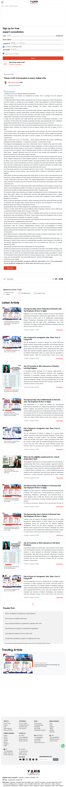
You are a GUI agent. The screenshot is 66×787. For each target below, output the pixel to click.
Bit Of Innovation (14, 6)
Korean (5, 764)
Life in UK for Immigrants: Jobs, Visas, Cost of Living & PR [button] (43, 637)
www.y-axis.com (23, 763)
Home (2, 6)
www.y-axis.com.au (39, 765)
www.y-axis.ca (23, 777)
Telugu (51, 751)
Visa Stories (37, 751)
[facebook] (58, 279)
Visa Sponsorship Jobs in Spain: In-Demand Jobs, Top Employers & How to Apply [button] (43, 606)
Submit (33, 58)
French (5, 759)
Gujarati (52, 749)
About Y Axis (7, 746)
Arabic (5, 758)
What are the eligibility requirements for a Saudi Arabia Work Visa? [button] (41, 458)
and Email (6, 50)
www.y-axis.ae (53, 763)
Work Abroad (37, 746)
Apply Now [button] (10, 268)
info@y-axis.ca (23, 775)
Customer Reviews (24, 747)
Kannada (52, 754)
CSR (5, 749)
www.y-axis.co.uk (8, 777)
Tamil (51, 747)
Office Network (8, 751)
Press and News (8, 752)
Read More (59, 330)
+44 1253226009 (8, 773)
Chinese (6, 761)
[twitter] (56, 279)
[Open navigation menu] (2, 2)
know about (7, 39)
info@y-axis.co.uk (8, 775)
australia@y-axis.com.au (37, 762)
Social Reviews (23, 749)
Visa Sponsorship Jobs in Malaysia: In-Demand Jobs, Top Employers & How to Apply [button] (43, 310)
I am (4, 36)
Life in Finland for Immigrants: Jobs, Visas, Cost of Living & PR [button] (42, 429)
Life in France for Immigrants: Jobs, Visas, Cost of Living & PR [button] (42, 577)
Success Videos (23, 746)
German (6, 763)
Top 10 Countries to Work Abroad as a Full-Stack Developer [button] (42, 544)
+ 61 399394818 (38, 760)
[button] (10, 293)
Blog (7, 6)
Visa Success (22, 751)
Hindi (51, 746)
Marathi (52, 752)
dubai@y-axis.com (54, 761)
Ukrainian (6, 766)
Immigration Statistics (40, 752)
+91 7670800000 (23, 760)
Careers (6, 747)
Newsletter (37, 749)
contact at (6, 43)
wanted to (59, 36)
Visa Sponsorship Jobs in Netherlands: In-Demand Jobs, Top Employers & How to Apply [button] (42, 401)
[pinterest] (60, 279)
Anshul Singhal (14, 82)
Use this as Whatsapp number (14, 46)
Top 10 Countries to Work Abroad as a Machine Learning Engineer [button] (41, 367)
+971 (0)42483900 (54, 760)
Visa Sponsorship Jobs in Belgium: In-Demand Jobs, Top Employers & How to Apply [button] (42, 487)
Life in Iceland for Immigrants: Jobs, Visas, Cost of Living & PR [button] (42, 338)
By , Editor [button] (16, 82)
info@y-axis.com (23, 761)
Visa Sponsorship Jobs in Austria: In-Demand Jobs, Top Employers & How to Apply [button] (42, 515)
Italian (5, 768)
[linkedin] (62, 279)
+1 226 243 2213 (23, 773)
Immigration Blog (38, 747)
